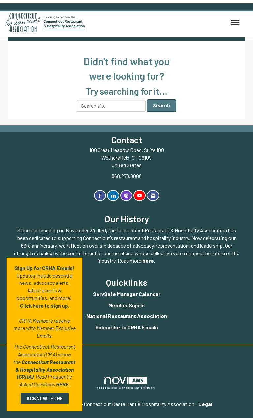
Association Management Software (126, 387)
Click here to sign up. (44, 305)
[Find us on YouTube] (139, 195)
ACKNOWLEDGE (44, 398)
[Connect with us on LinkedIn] (113, 195)
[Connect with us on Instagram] (126, 195)
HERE (62, 384)
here (148, 260)
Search (161, 105)
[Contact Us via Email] (153, 195)
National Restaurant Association (126, 316)
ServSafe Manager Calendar (126, 294)
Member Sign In (126, 305)
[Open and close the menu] (165, 22)
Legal (205, 404)
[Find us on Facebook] (100, 195)
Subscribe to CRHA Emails (126, 327)
